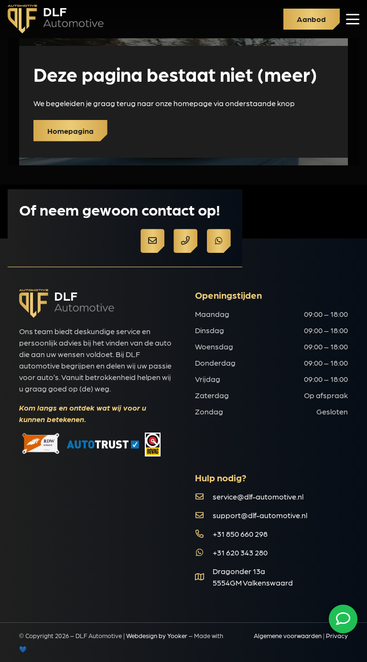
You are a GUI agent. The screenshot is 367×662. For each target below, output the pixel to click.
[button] (353, 19)
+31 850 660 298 (240, 533)
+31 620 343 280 (240, 552)
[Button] (152, 241)
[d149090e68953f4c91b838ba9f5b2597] (56, 19)
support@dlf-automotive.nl (260, 515)
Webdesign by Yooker (156, 635)
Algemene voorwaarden (288, 635)
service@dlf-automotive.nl (258, 496)
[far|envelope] (204, 496)
